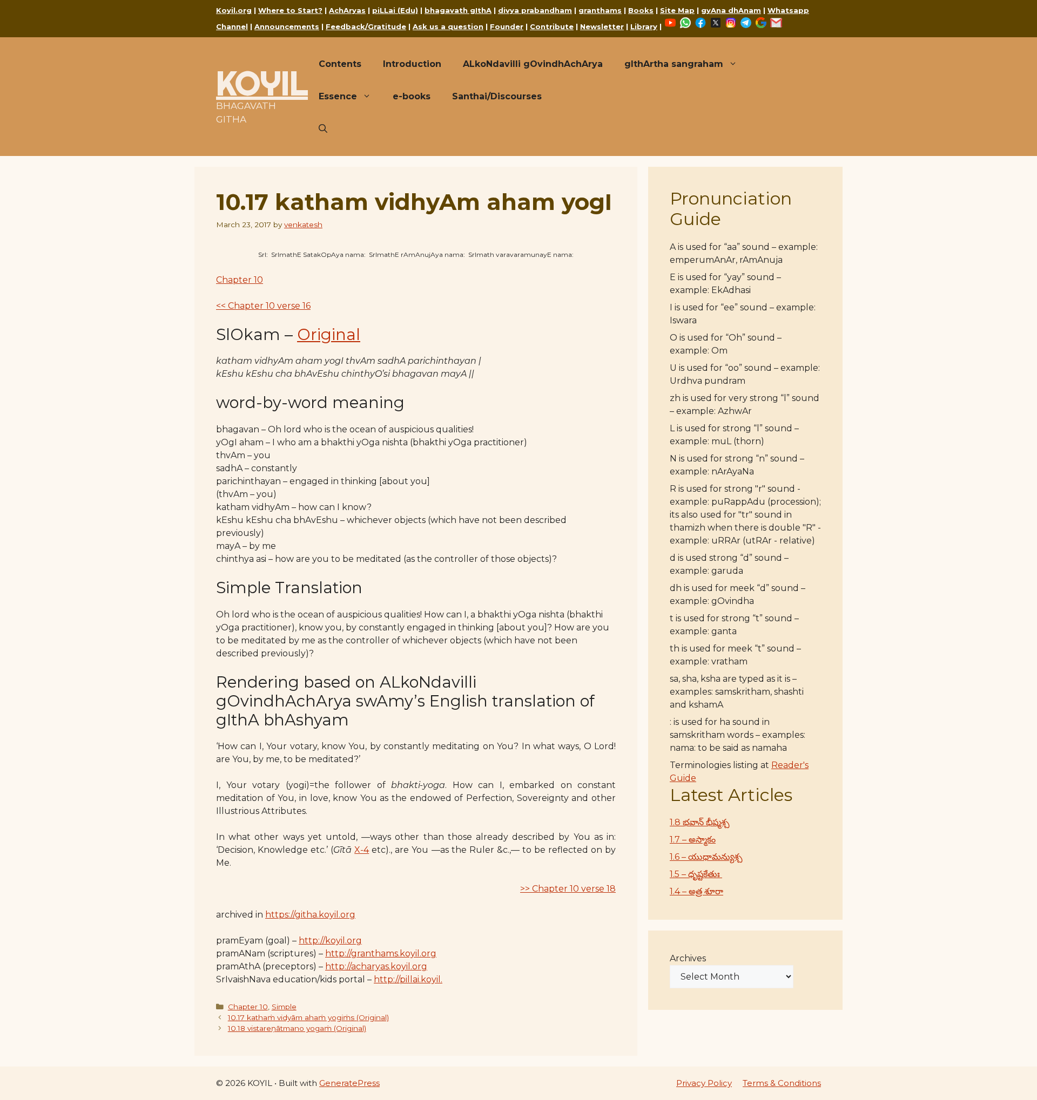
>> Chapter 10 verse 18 (568, 889)
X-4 (361, 850)
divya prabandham (535, 10)
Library (643, 26)
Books (641, 10)
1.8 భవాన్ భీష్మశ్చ (700, 822)
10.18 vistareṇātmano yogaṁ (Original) (297, 1028)
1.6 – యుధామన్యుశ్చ (706, 857)
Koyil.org (234, 10)
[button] (323, 129)
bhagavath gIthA (458, 10)
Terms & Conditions (782, 1083)
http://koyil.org (330, 940)
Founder (506, 26)
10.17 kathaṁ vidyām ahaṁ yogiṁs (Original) (308, 1017)
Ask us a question (448, 26)
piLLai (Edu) (395, 10)
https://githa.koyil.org (310, 914)
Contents (340, 64)
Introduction (412, 64)
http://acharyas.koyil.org (376, 966)
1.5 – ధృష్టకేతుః (696, 874)
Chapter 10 (239, 280)
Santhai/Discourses (497, 96)
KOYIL (262, 83)
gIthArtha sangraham (673, 64)
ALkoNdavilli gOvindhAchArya (533, 64)
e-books (411, 96)
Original (328, 334)
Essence (338, 96)
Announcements (286, 26)
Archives (688, 958)
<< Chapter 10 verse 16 (263, 306)
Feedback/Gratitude (366, 26)
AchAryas (347, 10)
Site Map (677, 10)
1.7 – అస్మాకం (693, 839)
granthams (600, 10)
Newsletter (602, 26)
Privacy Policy (704, 1083)
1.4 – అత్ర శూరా (696, 891)
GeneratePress (349, 1083)
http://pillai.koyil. (408, 979)
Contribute (552, 26)
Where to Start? (290, 10)
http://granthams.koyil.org (380, 953)
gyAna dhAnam (731, 10)
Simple (284, 1006)
